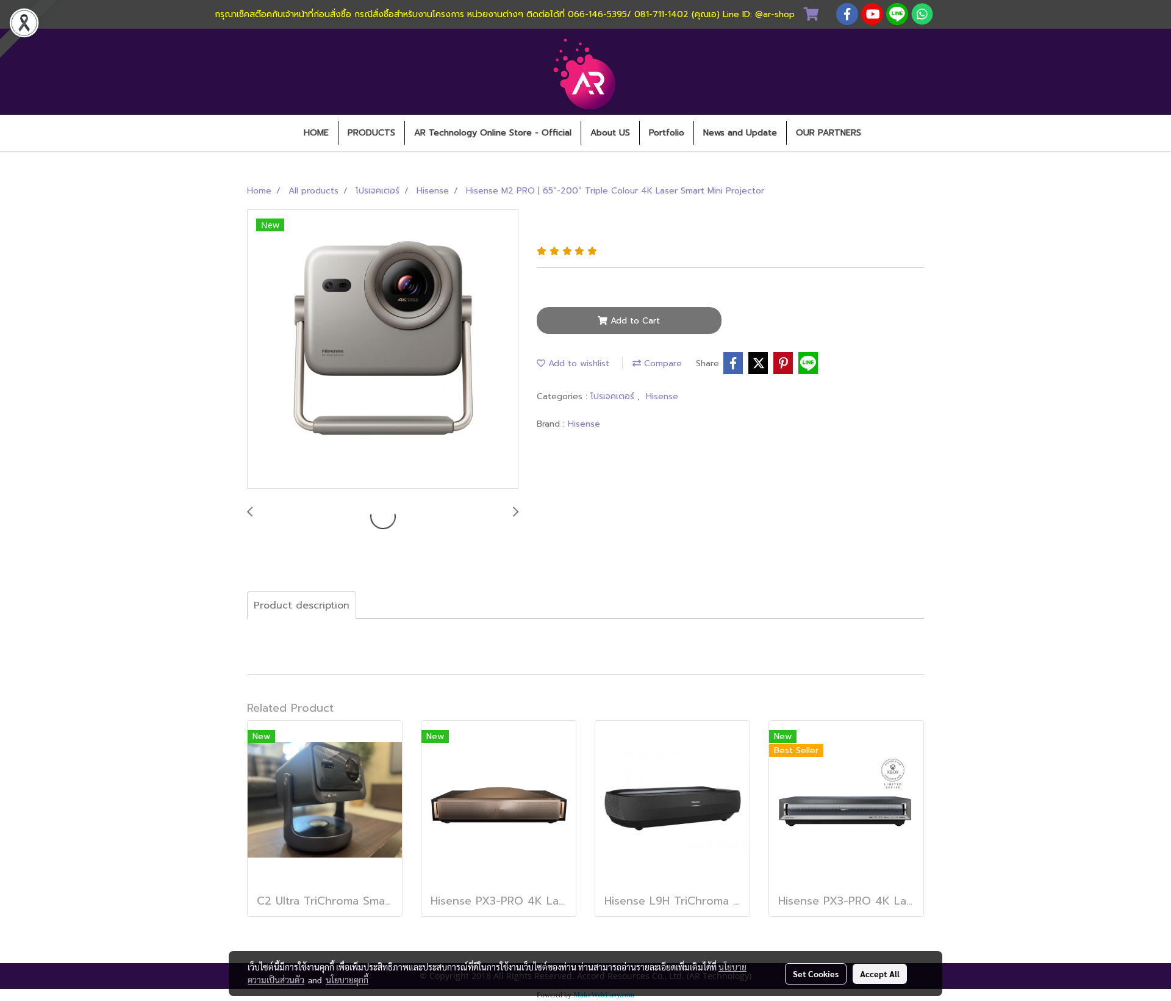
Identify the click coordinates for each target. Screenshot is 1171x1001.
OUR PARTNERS (828, 132)
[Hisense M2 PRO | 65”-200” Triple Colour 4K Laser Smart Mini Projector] (383, 350)
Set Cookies (816, 973)
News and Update (740, 132)
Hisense (662, 396)
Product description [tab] (301, 605)
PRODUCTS (371, 132)
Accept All (880, 973)
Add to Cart (633, 320)
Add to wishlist (577, 363)
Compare (661, 363)
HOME (316, 132)
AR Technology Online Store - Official (492, 132)
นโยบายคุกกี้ (347, 979)
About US (610, 132)
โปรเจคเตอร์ (613, 396)
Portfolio (666, 132)
